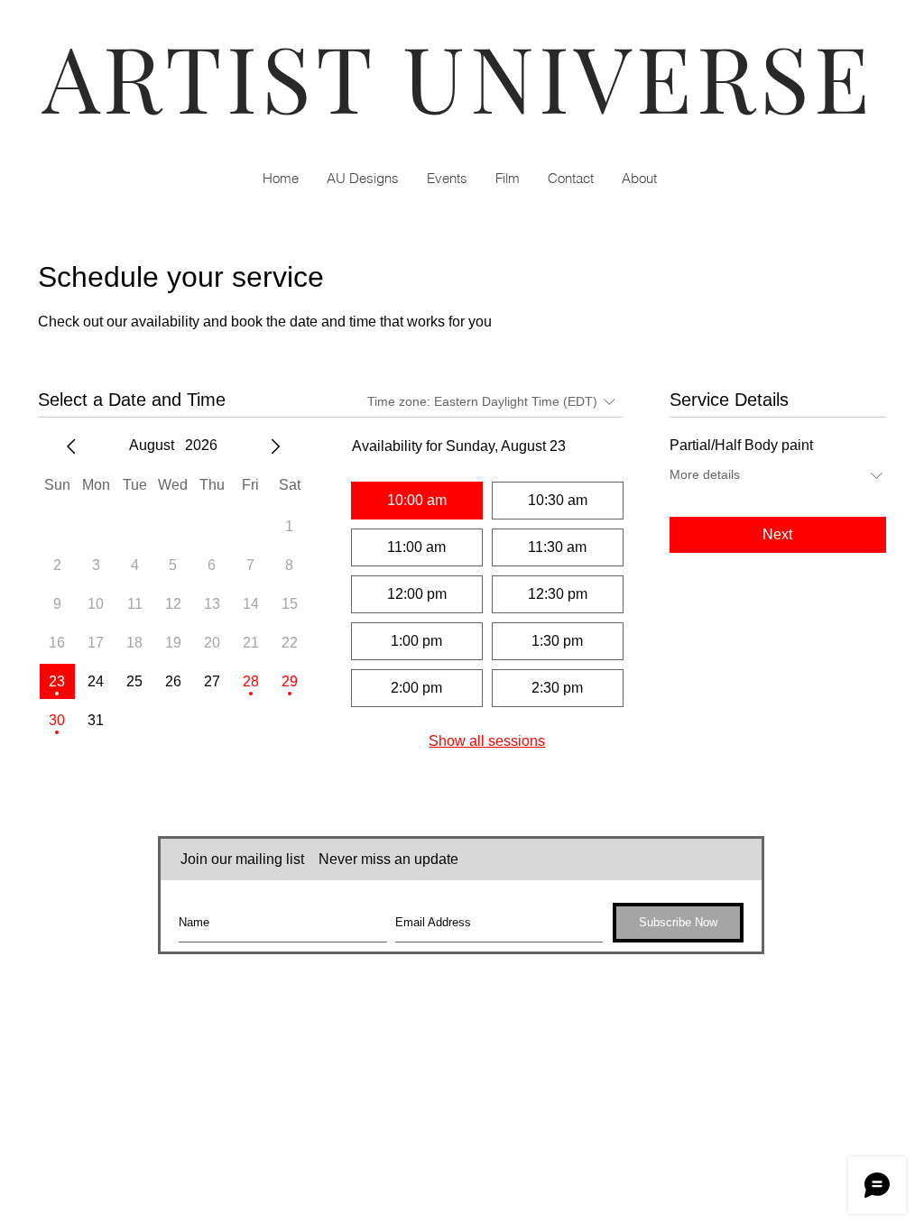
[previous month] (71, 446)
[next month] (275, 446)
